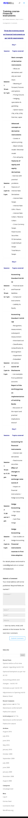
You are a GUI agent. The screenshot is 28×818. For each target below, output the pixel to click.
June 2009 (6, 767)
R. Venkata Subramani (9, 19)
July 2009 (6, 763)
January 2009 (7, 772)
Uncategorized (6, 23)
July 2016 (6, 736)
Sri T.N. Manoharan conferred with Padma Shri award (12, 708)
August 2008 (7, 781)
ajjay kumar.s (7, 704)
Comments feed (8, 806)
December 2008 (8, 776)
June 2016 (6, 741)
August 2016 (7, 732)
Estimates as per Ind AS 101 (12, 688)
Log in (5, 797)
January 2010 (7, 749)
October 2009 (7, 754)
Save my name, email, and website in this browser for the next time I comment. (14, 629)
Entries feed (7, 801)
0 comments (14, 23)
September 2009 (8, 758)
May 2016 (6, 745)
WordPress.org (8, 810)
